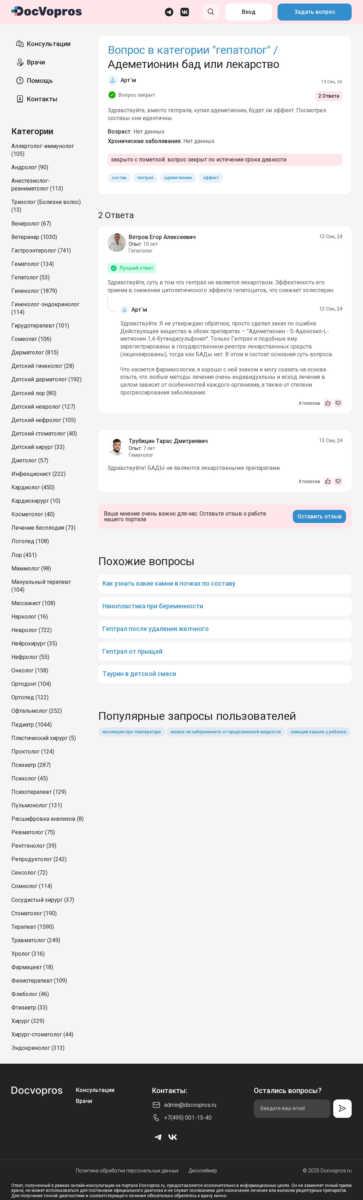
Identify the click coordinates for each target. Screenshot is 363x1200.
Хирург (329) (27, 1021)
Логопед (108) (30, 541)
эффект (211, 177)
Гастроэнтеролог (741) (41, 250)
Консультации (49, 43)
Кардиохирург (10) (35, 500)
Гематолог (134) (32, 264)
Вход (249, 11)
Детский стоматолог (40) (44, 433)
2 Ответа (328, 96)
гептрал (145, 177)
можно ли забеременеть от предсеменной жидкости (226, 731)
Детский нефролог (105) (43, 420)
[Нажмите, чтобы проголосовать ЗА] (328, 403)
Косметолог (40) (33, 514)
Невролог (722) (31, 630)
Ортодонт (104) (31, 684)
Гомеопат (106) (31, 339)
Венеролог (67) (31, 223)
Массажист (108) (33, 603)
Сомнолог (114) (31, 886)
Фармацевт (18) (32, 967)
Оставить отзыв (319, 516)
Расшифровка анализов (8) (47, 818)
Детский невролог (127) (43, 406)
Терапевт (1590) (32, 926)
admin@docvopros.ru (190, 1105)
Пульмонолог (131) (36, 805)
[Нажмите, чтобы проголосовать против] (338, 403)
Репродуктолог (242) (39, 859)
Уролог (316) (28, 953)
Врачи (36, 62)
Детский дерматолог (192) (46, 379)
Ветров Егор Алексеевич (162, 237)
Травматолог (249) (35, 940)
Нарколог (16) (29, 616)
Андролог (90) (29, 167)
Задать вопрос (314, 11)
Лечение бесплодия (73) (43, 527)
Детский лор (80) (33, 393)
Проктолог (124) (32, 751)
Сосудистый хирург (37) (42, 900)
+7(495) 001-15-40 (188, 1117)
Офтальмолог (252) (36, 710)
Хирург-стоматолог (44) (42, 1034)
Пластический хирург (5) (43, 738)
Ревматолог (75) (33, 832)
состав (119, 177)
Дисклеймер (203, 1170)
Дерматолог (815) (34, 352)
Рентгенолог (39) (33, 845)
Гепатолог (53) (30, 277)
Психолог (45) (29, 778)
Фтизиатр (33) (29, 1007)
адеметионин (178, 177)
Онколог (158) (29, 670)
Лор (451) (24, 555)
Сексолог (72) (29, 872)
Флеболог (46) (30, 994)
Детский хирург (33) (38, 447)
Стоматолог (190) (34, 913)
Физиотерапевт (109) (39, 980)
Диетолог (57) (29, 460)
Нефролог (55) (30, 657)
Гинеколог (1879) (34, 291)
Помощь (40, 80)
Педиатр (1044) (31, 724)
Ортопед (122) (30, 697)
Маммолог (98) (31, 568)
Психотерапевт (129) (38, 792)
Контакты (42, 99)
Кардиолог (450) (33, 487)
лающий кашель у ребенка (318, 731)
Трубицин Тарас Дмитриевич (168, 441)
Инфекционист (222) (38, 474)
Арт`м (128, 80)
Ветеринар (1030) (34, 237)
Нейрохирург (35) (34, 643)
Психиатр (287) (31, 765)
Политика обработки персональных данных (127, 1170)
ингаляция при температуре (131, 731)
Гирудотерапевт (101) (40, 325)
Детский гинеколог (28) (42, 366)
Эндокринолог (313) (38, 1048)
